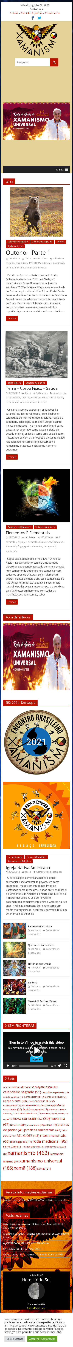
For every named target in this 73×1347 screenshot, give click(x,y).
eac (52, 1101)
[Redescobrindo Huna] (14, 924)
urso (48, 1146)
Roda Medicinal (15, 246)
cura (42, 1101)
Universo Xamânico (35, 382)
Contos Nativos (34, 1096)
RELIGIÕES (28, 1135)
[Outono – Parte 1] (36, 189)
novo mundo (35, 1125)
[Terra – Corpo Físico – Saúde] (36, 333)
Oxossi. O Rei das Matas (42, 1001)
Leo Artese (30, 537)
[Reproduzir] (8, 1066)
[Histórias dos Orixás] (14, 962)
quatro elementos (33, 546)
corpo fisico (22, 263)
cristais (32, 1101)
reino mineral (57, 263)
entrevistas (28, 1105)
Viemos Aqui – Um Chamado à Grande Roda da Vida (33, 1254)
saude (60, 397)
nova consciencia (31, 1118)
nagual (7, 1119)
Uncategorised (15, 857)
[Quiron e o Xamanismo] (14, 943)
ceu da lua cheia (13, 1096)
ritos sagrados (21, 1141)
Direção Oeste (13, 397)
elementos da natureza (39, 541)
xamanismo (18, 267)
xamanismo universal (36, 267)
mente (63, 1113)
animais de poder (24, 1087)
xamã (53, 546)
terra (8, 267)
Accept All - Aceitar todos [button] (42, 1338)
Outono (60, 241)
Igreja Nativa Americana (28, 867)
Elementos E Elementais (28, 532)
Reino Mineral (14, 382)
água (20, 541)
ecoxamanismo (12, 1105)
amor (7, 1087)
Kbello (28, 258)
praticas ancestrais (31, 397)
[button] (36, 115)
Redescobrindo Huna (40, 926)
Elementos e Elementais (19, 527)
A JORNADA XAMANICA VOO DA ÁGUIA (26, 1243)
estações (42, 1105)
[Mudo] (59, 1066)
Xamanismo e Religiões (19, 861)
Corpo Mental (15, 1101)
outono (45, 263)
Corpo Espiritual (55, 1096)
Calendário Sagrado (18, 241)
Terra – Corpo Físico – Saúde (32, 388)
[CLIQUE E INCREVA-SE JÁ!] (36, 658)
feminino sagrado (35, 1109)
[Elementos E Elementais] (36, 471)
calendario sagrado (22, 1092)
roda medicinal (50, 1141)
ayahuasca (47, 1087)
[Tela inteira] (65, 1066)
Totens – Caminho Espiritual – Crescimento (35, 13)
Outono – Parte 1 (28, 252)
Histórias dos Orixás (39, 963)
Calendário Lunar (36, 1308)
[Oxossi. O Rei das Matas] (14, 999)
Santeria (32, 982)
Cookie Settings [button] (15, 1338)
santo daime (13, 1146)
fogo (20, 546)
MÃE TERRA (34, 263)
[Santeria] (14, 981)
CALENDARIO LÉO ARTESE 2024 (22, 1248)
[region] (36, 115)
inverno (55, 1109)
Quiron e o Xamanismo (41, 945)
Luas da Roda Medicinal (27, 1113)
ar (25, 541)
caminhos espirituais (55, 1092)
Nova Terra (18, 1124)
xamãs (44, 1168)
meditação (49, 1113)
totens (39, 1147)
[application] (36, 1050)
